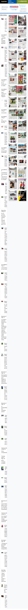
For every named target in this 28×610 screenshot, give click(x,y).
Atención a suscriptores (23, 6)
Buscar (4, 9)
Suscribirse (23, 8)
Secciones (5, 7)
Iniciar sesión (23, 11)
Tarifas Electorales (11, 1)
